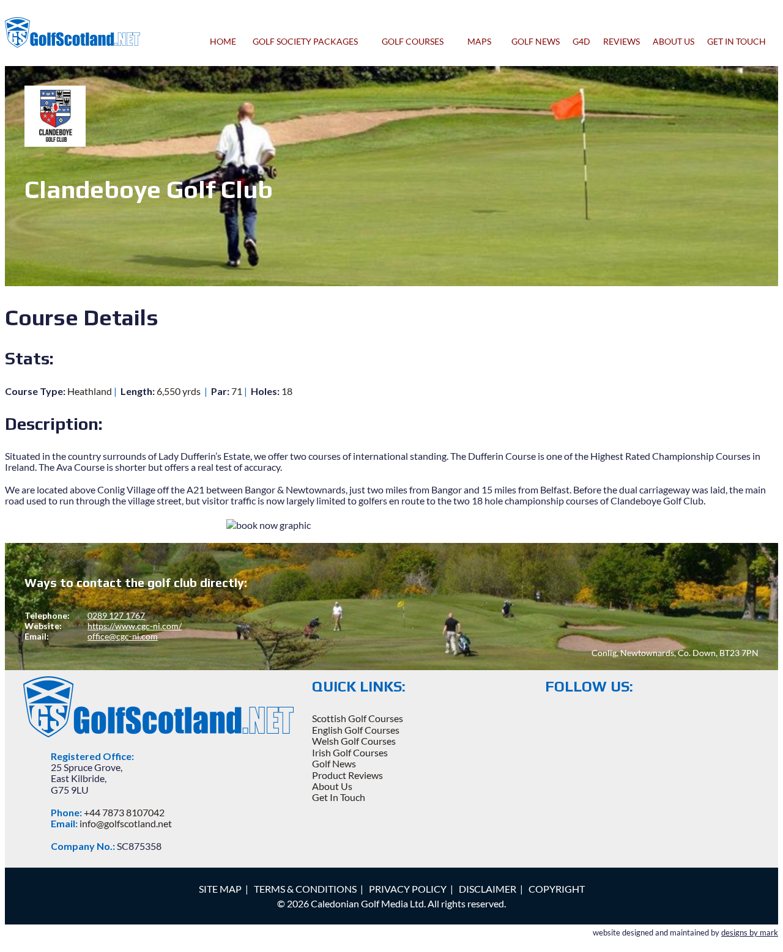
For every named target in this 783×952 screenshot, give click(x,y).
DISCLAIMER (487, 889)
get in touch (736, 41)
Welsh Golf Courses (354, 741)
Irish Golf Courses (350, 752)
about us (673, 41)
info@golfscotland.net (126, 823)
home (223, 41)
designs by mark (749, 932)
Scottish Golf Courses (357, 718)
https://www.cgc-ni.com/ (134, 626)
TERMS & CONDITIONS (305, 889)
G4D (581, 41)
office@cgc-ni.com (122, 636)
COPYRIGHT (557, 889)
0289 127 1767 (116, 615)
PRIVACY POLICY (408, 889)
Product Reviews (347, 775)
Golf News (334, 763)
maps (481, 41)
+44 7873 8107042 (124, 812)
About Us (332, 786)
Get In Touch (338, 797)
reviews (621, 41)
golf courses (414, 41)
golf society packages (307, 41)
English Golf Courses (355, 730)
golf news (535, 41)
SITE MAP (220, 889)
